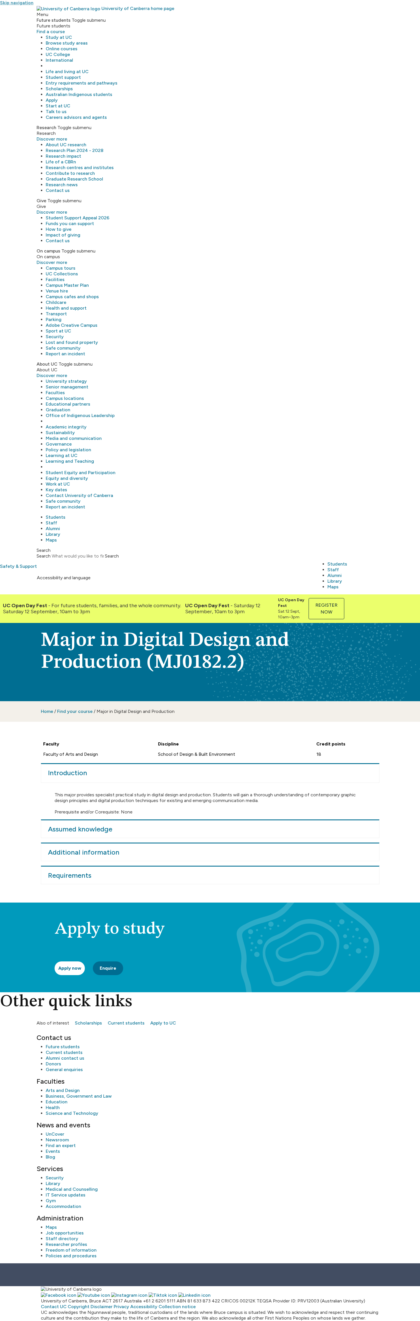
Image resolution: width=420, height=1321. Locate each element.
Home (47, 711)
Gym (51, 1200)
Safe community (63, 348)
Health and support (66, 308)
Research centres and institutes (80, 167)
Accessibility (143, 1306)
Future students (63, 1046)
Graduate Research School (74, 179)
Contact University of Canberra (79, 495)
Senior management (67, 387)
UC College (58, 54)
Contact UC (54, 1306)
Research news (62, 184)
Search (44, 556)
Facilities (55, 279)
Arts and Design (63, 1090)
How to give (58, 229)
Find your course (75, 711)
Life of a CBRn (61, 162)
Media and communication (74, 438)
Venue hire (57, 291)
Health (53, 1107)
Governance (59, 444)
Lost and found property (72, 342)
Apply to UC (163, 1023)
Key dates (56, 489)
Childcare (56, 302)
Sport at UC (58, 331)
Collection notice (177, 1306)
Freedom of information (71, 1250)
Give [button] (41, 200)
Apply (52, 100)
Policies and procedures (71, 1255)
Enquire (108, 968)
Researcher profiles (66, 1244)
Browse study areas (67, 43)
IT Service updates (65, 1195)
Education (56, 1101)
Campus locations (65, 398)
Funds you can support (70, 223)
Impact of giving (63, 235)
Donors (53, 1064)
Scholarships (59, 88)
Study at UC (59, 37)
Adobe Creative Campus (71, 325)
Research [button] (46, 127)
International (59, 60)
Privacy (121, 1306)
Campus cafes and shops (72, 296)
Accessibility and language (64, 577)
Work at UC (58, 484)
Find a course (51, 31)
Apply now (69, 968)
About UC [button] (47, 364)
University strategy (66, 381)
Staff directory (62, 1238)
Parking (53, 319)
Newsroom (57, 1139)
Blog (50, 1157)
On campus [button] (48, 251)
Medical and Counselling (72, 1189)
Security (55, 336)
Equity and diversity (67, 478)
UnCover (55, 1134)
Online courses (61, 48)
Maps (51, 540)
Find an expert (61, 1145)
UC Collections (62, 273)
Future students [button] (54, 20)
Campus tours (60, 268)
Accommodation (63, 1206)
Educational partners (68, 404)
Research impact (63, 156)
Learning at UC (61, 455)
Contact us (58, 190)
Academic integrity (66, 427)
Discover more (52, 139)
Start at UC (58, 106)
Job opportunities (65, 1233)
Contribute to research (70, 173)
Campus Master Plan (67, 285)
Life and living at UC (67, 71)
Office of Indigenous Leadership (80, 415)
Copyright (78, 1306)
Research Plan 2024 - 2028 (74, 150)
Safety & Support (18, 566)
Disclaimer (102, 1306)
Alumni (53, 528)
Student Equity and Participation (80, 472)
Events (53, 1151)
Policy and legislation (68, 449)
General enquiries (64, 1069)
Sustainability (60, 432)
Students (55, 517)
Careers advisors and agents (76, 117)
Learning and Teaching (70, 461)
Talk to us (56, 111)
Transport (56, 313)
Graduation (58, 409)
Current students (126, 1023)
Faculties (55, 392)
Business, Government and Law (79, 1096)
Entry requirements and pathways (81, 83)
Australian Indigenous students (79, 94)
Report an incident (65, 353)
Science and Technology (72, 1113)
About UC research (66, 144)
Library (53, 534)
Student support (63, 77)
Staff (51, 523)
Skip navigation (16, 2)
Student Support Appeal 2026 (77, 217)
